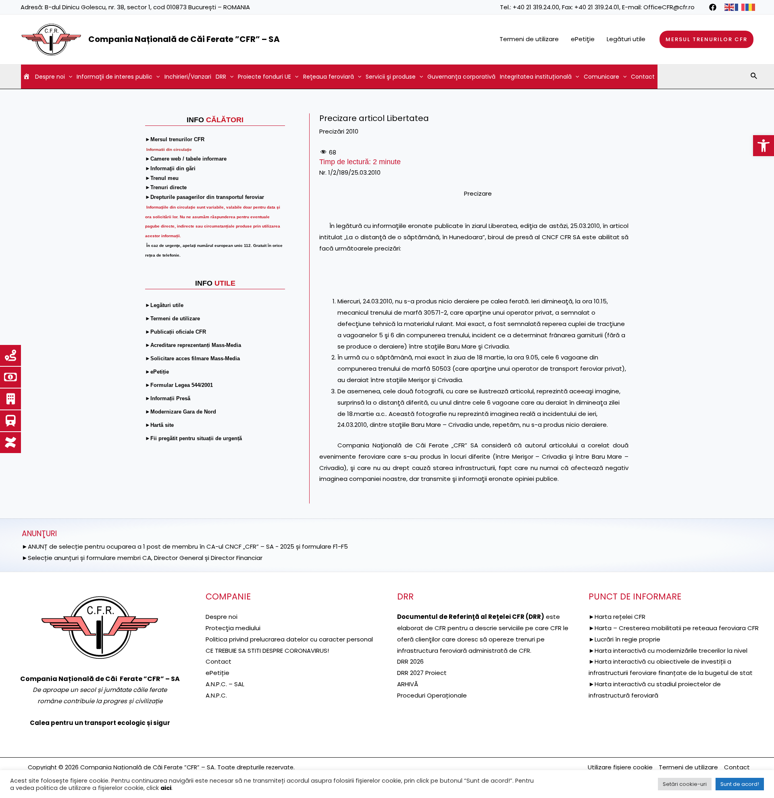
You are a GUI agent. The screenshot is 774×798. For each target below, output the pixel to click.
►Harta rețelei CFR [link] (617, 616)
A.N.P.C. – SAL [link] (225, 684)
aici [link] (165, 788)
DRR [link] (221, 77)
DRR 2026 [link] (410, 661)
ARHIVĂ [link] (407, 684)
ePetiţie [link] (583, 39)
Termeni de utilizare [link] (529, 39)
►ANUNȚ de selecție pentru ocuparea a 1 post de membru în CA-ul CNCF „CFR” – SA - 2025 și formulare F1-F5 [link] (185, 546)
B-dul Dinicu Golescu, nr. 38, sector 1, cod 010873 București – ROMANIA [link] (147, 7)
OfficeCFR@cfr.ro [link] (669, 7)
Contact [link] (643, 77)
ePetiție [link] (217, 672)
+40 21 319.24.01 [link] (596, 7)
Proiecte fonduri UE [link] (264, 77)
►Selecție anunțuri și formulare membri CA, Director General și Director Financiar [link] (142, 558)
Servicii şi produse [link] (391, 77)
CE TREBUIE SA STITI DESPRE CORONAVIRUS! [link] (267, 650)
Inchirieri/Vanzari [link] (187, 77)
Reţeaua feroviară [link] (328, 77)
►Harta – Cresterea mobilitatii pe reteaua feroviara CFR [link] (674, 628)
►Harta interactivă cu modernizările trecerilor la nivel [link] (668, 650)
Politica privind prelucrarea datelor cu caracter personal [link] (289, 639)
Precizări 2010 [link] (338, 131)
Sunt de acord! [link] (739, 784)
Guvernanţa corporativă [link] (461, 77)
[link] (763, 145)
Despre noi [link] (50, 77)
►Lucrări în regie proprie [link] (624, 639)
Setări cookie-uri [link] (685, 784)
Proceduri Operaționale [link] (432, 695)
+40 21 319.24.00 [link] (536, 7)
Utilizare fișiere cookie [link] (620, 767)
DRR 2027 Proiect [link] (422, 672)
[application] (68, 77)
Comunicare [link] (601, 77)
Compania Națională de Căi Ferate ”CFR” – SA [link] (184, 39)
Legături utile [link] (626, 39)
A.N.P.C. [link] (216, 695)
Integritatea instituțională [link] (536, 77)
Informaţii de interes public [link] (114, 77)
